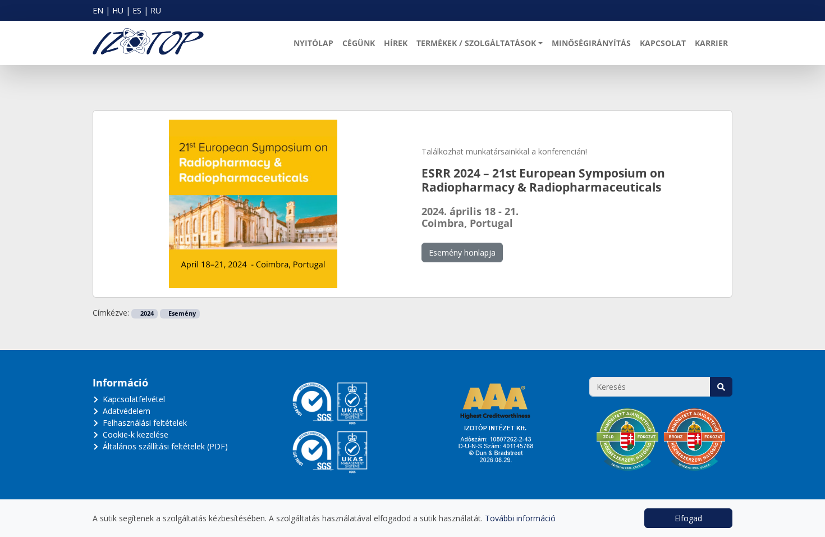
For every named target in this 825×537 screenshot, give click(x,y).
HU (117, 10)
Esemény (181, 313)
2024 (146, 313)
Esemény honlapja (462, 252)
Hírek (395, 43)
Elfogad (688, 518)
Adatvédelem (126, 411)
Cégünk (358, 43)
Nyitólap (313, 43)
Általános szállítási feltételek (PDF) (165, 446)
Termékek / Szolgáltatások (476, 43)
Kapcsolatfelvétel (134, 399)
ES (136, 10)
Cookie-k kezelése (135, 434)
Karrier (711, 43)
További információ (520, 518)
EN (98, 10)
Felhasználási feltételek (145, 422)
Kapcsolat (663, 43)
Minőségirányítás (591, 43)
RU (155, 10)
